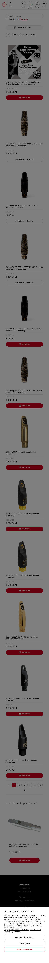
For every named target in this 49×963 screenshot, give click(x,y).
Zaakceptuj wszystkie (24, 949)
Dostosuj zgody (24, 943)
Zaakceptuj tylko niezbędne (24, 937)
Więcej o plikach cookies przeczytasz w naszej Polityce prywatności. (22, 931)
